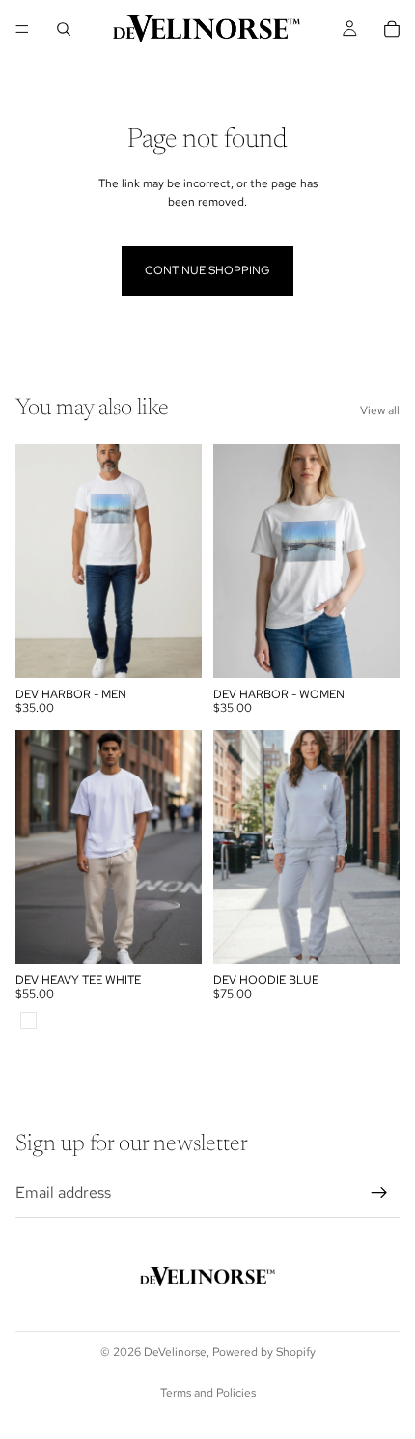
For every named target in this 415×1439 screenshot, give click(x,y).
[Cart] (392, 29)
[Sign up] (379, 1192)
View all (380, 410)
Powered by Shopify (264, 1352)
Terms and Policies (208, 1392)
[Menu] (22, 29)
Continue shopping (207, 270)
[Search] (63, 29)
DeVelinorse (175, 1352)
